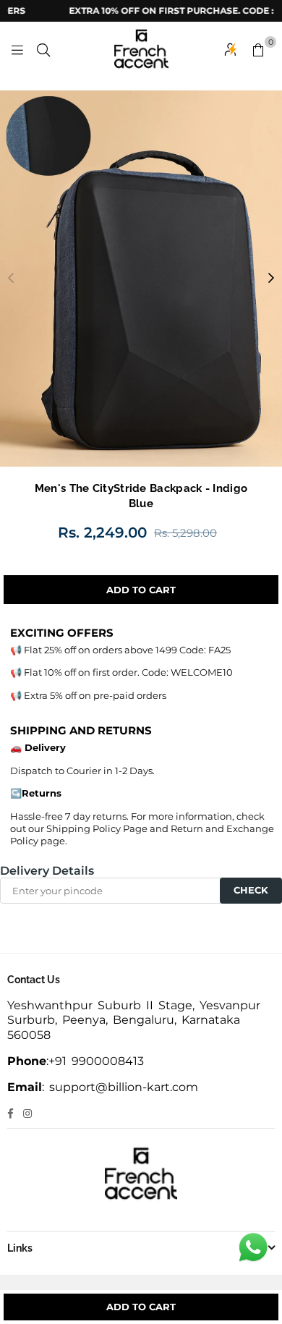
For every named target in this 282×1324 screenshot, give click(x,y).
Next (271, 278)
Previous (11, 278)
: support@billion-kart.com (120, 1087)
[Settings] (230, 49)
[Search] (43, 49)
